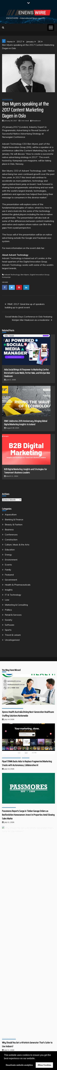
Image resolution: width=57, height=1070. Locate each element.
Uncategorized (12, 639)
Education (10, 549)
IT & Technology (13, 594)
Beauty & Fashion (13, 524)
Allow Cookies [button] (44, 1065)
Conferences (7, 98)
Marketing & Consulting (16, 604)
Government (11, 579)
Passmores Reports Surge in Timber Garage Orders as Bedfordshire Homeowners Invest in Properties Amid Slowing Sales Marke (28, 814)
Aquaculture (11, 514)
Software (9, 624)
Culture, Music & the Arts (17, 544)
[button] (36, 1058)
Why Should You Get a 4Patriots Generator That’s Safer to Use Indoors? (27, 1044)
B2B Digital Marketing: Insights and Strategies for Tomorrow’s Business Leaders (25, 470)
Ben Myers (25, 275)
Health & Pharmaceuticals (17, 584)
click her (40, 248)
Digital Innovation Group (39, 275)
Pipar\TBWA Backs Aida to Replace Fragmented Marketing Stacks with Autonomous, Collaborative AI (27, 763)
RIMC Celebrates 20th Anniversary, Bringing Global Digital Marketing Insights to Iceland (25, 422)
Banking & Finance (14, 519)
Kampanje (6, 277)
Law (7, 599)
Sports (8, 629)
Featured (9, 574)
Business (9, 529)
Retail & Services (13, 614)
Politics (8, 609)
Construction (11, 539)
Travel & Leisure (13, 634)
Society (8, 619)
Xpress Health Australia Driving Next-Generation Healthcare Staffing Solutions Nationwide (28, 714)
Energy (8, 554)
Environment (11, 559)
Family (8, 569)
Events (8, 564)
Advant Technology (12, 275)
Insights (9, 589)
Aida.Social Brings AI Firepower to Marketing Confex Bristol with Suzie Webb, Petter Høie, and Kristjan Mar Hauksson (27, 373)
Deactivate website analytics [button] (19, 1065)
